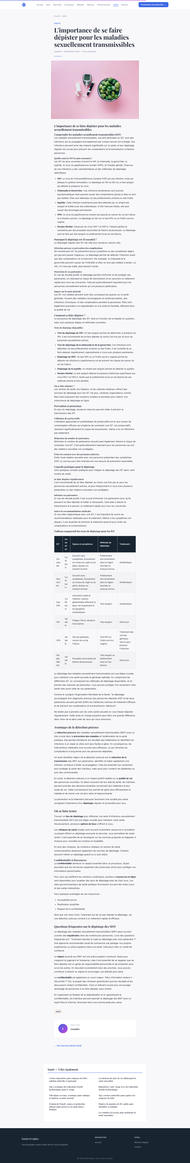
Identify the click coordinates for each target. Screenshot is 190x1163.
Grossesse (69, 4)
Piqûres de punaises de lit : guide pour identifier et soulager (116, 1105)
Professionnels (103, 4)
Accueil (40, 4)
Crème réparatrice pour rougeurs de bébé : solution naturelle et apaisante (68, 1079)
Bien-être (57, 4)
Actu (48, 4)
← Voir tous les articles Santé (68, 1045)
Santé (115, 4)
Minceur (90, 4)
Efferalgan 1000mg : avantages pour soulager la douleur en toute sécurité (69, 1096)
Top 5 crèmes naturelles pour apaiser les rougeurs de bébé (117, 1096)
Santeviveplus (30, 1138)
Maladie (80, 4)
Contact (137, 1147)
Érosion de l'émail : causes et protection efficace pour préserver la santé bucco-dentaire (67, 1107)
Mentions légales (141, 1142)
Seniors (124, 4)
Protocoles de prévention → (153, 4)
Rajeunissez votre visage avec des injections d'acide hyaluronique (118, 1088)
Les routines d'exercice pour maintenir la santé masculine (117, 1114)
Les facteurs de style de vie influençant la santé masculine (117, 1079)
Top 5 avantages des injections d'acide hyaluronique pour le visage (66, 1088)
